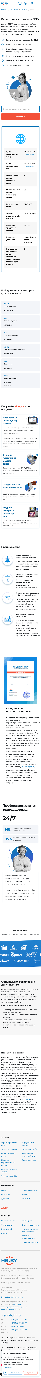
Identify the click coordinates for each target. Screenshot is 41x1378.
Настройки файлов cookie (12, 1297)
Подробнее (7, 1367)
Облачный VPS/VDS (30, 1149)
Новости (25, 1195)
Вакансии (26, 1199)
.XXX (5, 318)
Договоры (5, 1199)
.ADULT (6, 347)
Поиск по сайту (8, 1221)
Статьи (4, 1233)
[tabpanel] (20, 199)
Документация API (30, 1242)
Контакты (5, 1195)
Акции (4, 1208)
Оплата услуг (7, 1225)
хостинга (26, 1099)
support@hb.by (28, 767)
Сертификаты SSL (9, 1176)
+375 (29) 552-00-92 (19, 1320)
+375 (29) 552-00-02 (19, 1330)
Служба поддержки (30, 1225)
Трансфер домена (9, 1149)
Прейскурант (30, 154)
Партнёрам (27, 1221)
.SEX (5, 361)
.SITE (6, 376)
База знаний (6, 1229)
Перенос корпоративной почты (8, 1162)
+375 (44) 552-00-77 (19, 1323)
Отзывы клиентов (30, 1190)
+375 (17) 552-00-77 (18, 1326)
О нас (3, 1190)
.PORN (6, 304)
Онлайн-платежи (29, 1160)
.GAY (5, 333)
